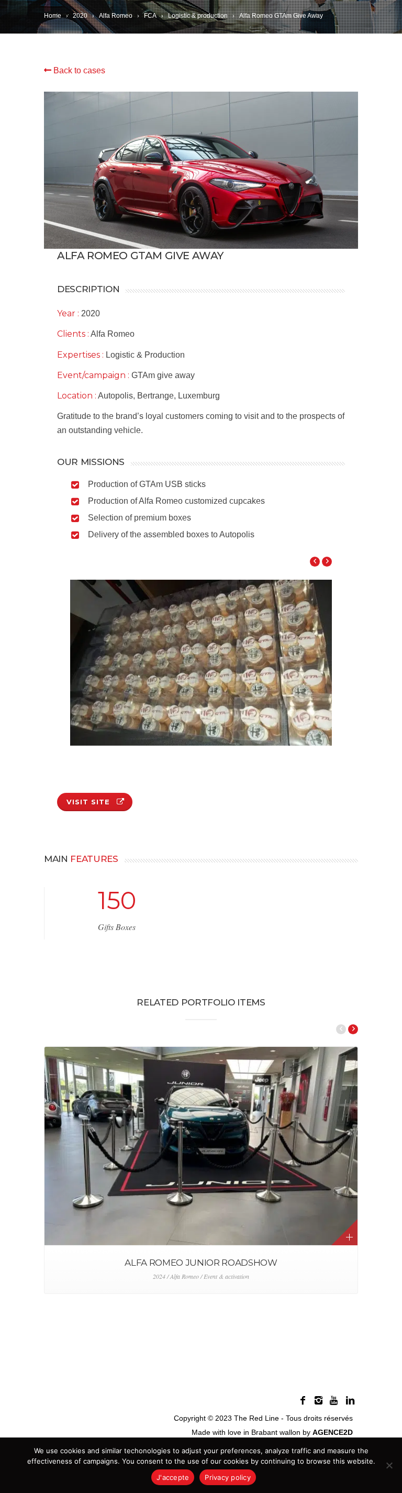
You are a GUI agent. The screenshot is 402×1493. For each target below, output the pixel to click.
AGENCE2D (332, 1432)
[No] (389, 1465)
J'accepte (173, 1477)
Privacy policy (228, 1477)
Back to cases (78, 70)
